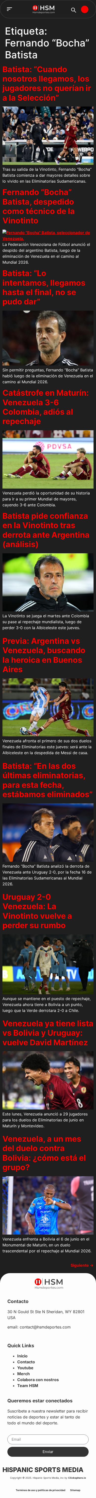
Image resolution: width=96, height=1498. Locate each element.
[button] (10, 9)
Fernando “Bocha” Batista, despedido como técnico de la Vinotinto (38, 206)
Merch (23, 1373)
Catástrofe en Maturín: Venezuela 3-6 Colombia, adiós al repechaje (45, 407)
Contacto (26, 1361)
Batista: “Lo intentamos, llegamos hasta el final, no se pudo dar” (43, 287)
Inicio (22, 1355)
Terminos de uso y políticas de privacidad (40, 1490)
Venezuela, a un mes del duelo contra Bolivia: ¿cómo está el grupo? (44, 1153)
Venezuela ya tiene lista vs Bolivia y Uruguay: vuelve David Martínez (48, 1033)
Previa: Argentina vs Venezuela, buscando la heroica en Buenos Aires (43, 655)
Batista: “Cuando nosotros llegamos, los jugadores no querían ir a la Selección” (46, 83)
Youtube (25, 1367)
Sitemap (75, 1490)
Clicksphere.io (77, 1477)
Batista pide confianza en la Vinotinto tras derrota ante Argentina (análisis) (46, 530)
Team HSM (27, 1385)
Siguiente (82, 1265)
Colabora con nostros (38, 1379)
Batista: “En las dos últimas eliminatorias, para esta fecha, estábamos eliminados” (47, 780)
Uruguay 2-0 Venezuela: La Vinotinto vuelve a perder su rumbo (37, 911)
